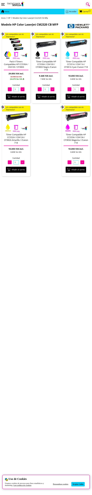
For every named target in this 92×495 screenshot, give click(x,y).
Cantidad (16, 85)
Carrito (86, 11)
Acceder (73, 11)
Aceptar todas (77, 484)
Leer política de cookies (22, 485)
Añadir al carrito (18, 96)
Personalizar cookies (60, 484)
